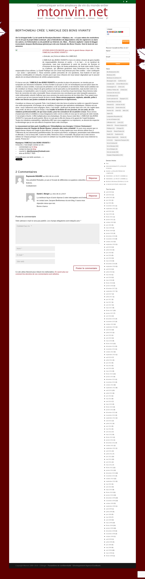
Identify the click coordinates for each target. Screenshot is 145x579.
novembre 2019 (110, 239)
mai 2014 (108, 365)
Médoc (110, 125)
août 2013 (109, 390)
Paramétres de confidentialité (59, 565)
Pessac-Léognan (121, 125)
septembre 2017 (110, 291)
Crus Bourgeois (112, 95)
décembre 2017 (110, 288)
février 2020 (109, 230)
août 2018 (109, 269)
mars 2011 (109, 465)
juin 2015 (108, 335)
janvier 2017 (109, 313)
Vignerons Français (122, 140)
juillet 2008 (109, 542)
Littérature (111, 122)
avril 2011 (109, 462)
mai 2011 (108, 459)
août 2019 (109, 247)
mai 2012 (108, 429)
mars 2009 (109, 522)
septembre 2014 (110, 354)
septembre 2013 (110, 387)
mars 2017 (109, 308)
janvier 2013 (109, 409)
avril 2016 (109, 316)
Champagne (111, 87)
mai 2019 (108, 255)
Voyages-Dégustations (115, 155)
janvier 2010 (109, 495)
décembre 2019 (110, 236)
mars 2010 (109, 489)
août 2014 (109, 357)
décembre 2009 (110, 498)
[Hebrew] (108, 34)
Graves (110, 107)
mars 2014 (109, 371)
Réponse (93, 178)
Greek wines (120, 107)
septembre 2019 (110, 244)
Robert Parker (119, 131)
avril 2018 (109, 277)
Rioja (109, 131)
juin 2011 (108, 456)
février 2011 (109, 467)
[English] (110, 32)
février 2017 (109, 310)
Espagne (124, 98)
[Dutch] (115, 32)
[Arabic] (120, 32)
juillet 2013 (109, 393)
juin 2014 (108, 363)
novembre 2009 (110, 500)
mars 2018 (109, 280)
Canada (110, 84)
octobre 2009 (110, 503)
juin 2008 (108, 545)
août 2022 (109, 195)
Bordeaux (111, 75)
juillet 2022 (109, 197)
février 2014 (109, 374)
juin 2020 (108, 225)
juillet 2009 (109, 511)
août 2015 (109, 330)
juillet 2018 (109, 272)
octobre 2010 (110, 478)
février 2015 (109, 343)
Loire (120, 122)
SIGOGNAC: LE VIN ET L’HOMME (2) (116, 176)
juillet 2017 (109, 297)
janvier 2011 (109, 470)
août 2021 (109, 211)
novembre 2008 (110, 533)
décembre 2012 (110, 412)
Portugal (120, 128)
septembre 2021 (110, 208)
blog (34, 149)
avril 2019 (109, 258)
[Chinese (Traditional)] (122, 32)
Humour (110, 110)
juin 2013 (108, 396)
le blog (34, 147)
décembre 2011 (110, 443)
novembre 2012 (110, 415)
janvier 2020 (109, 233)
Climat (124, 90)
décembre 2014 (110, 346)
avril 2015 (109, 338)
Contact (100, 18)
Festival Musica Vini (114, 101)
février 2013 (109, 407)
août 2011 (109, 451)
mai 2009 (108, 517)
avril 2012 (109, 432)
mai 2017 (108, 302)
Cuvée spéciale (112, 98)
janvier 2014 (109, 376)
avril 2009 (109, 520)
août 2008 (109, 539)
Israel (118, 110)
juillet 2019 (109, 250)
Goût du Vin (120, 104)
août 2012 (109, 421)
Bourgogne (111, 81)
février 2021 (109, 217)
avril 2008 (109, 550)
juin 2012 (108, 426)
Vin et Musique (112, 146)
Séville (123, 137)
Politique (111, 128)
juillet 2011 (109, 454)
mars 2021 (109, 214)
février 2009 (109, 525)
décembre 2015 (110, 319)
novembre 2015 (110, 321)
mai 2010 (108, 484)
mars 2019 (109, 261)
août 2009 (109, 509)
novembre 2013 (110, 382)
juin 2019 (108, 252)
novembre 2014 (110, 349)
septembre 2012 (110, 418)
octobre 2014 (110, 352)
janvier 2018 (109, 285)
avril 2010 (109, 487)
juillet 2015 (109, 332)
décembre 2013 (110, 379)
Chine (121, 87)
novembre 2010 (110, 476)
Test (107, 163)
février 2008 (109, 556)
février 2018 (109, 283)
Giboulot (110, 104)
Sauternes (119, 134)
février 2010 (109, 492)
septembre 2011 (110, 448)
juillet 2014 (109, 360)
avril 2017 (109, 305)
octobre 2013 (110, 385)
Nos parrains (50, 18)
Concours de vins (113, 92)
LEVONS (45, 50)
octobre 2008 (110, 536)
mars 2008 (109, 553)
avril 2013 (109, 401)
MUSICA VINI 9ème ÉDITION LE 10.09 (117, 181)
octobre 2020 (110, 222)
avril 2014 (109, 368)
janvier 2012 (109, 440)
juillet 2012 (109, 423)
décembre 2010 (110, 473)
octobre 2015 (110, 324)
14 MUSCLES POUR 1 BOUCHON (116, 184)
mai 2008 (108, 547)
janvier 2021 (109, 219)
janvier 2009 (109, 528)
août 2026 (109, 192)
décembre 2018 (110, 263)
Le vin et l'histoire (113, 119)
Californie (122, 81)
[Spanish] (113, 32)
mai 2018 (108, 274)
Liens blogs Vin (79, 18)
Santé (110, 134)
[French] (108, 32)
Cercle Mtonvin (122, 84)
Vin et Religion (112, 149)
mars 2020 (109, 228)
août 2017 (109, 294)
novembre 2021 (110, 206)
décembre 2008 (110, 531)
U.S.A (110, 140)
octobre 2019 (110, 241)
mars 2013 (109, 404)
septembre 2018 (110, 266)
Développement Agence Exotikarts (87, 565)
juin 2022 (108, 200)
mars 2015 (109, 341)
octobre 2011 (110, 445)
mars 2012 (109, 434)
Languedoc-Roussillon (114, 116)
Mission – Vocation (64, 18)
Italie (125, 110)
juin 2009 (108, 514)
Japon (109, 113)
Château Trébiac (112, 90)
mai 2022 (108, 203)
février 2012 (109, 437)
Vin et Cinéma (112, 143)
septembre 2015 (110, 327)
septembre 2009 (110, 506)
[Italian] (117, 32)
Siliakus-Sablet (112, 137)
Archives (91, 18)
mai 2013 (108, 398)
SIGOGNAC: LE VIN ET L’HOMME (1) (116, 179)
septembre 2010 (110, 481)
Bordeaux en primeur (114, 78)
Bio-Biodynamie (113, 72)
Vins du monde (112, 152)
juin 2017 (108, 299)
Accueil (40, 18)
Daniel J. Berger (43, 194)
